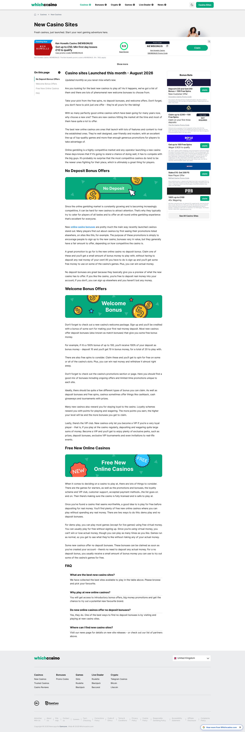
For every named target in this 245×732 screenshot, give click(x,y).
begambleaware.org (185, 209)
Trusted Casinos (41, 683)
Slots (78, 679)
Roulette (79, 683)
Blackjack (80, 687)
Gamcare (63, 726)
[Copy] (167, 46)
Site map (57, 719)
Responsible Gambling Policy (159, 719)
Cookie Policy (145, 719)
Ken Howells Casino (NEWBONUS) (74, 43)
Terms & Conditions (122, 719)
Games (79, 674)
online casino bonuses (83, 227)
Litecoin (114, 687)
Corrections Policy (99, 719)
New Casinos (40, 679)
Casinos (38, 674)
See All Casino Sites (188, 216)
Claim (197, 47)
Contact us (66, 719)
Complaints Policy (205, 719)
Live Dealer (98, 674)
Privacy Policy (135, 719)
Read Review (124, 52)
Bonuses (61, 674)
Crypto (114, 674)
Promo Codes (62, 679)
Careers (76, 719)
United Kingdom (186, 658)
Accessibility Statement (177, 719)
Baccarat (96, 687)
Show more (122, 64)
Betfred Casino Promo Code (178, 178)
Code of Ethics (111, 719)
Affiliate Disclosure (192, 719)
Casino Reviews (41, 687)
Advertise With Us (38, 719)
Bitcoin (114, 683)
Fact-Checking (87, 719)
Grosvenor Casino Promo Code (179, 97)
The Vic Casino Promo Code (178, 125)
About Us (49, 719)
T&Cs (99, 57)
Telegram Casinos (119, 679)
